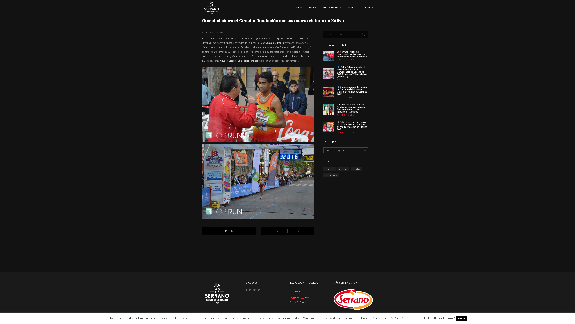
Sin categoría (331, 175)
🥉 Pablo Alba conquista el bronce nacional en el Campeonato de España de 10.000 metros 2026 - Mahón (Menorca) (352, 72)
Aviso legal (295, 291)
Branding (329, 169)
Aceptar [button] (461, 318)
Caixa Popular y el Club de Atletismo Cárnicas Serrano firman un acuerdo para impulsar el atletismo (351, 108)
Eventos (343, 169)
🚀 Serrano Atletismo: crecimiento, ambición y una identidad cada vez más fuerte (352, 54)
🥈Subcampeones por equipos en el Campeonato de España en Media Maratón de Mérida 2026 (352, 125)
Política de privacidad (299, 297)
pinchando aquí (447, 318)
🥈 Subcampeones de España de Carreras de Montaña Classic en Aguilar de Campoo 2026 (352, 90)
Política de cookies (298, 302)
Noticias (356, 169)
